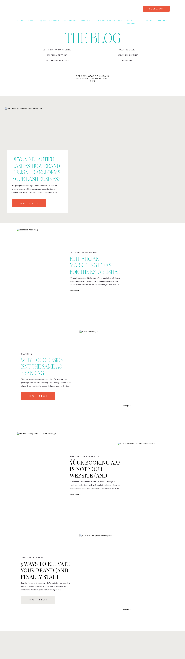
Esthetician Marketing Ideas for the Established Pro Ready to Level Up (95, 271)
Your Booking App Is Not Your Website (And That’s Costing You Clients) (95, 475)
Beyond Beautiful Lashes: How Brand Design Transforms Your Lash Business (36, 169)
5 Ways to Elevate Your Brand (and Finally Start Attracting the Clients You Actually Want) (45, 580)
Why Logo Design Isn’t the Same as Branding (42, 366)
